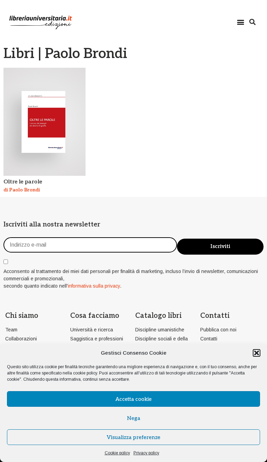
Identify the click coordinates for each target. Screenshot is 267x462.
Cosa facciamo (94, 316)
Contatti (214, 316)
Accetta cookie (133, 399)
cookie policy (85, 373)
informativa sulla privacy (94, 286)
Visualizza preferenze (133, 437)
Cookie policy (117, 453)
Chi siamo (21, 316)
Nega (133, 418)
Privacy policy (146, 453)
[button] (256, 352)
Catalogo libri (158, 316)
